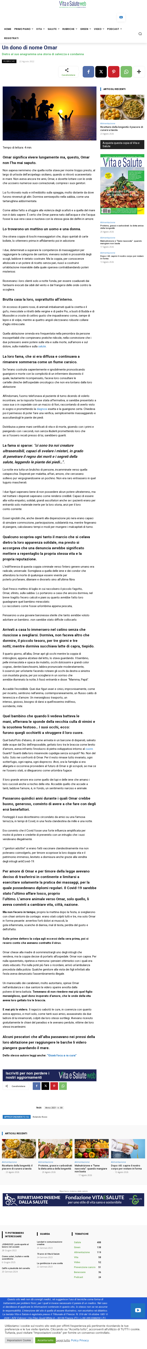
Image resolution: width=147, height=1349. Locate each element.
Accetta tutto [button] (45, 1340)
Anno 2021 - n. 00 (53, 1108)
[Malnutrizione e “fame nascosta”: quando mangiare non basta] (92, 1148)
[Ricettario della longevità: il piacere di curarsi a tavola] (122, 107)
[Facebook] (88, 72)
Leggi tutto (63, 1340)
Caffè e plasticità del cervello (16, 1268)
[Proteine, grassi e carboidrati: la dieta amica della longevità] (55, 1148)
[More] (139, 72)
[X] (101, 72)
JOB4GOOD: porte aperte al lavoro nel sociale (15, 1245)
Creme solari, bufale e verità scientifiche (15, 1257)
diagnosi (42, 409)
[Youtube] (121, 17)
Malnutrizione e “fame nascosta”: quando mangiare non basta (121, 242)
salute (42, 346)
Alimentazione (107, 123)
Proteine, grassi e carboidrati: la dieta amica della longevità (55, 1167)
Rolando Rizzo (40, 1117)
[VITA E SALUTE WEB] (73, 4)
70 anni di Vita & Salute (48, 1254)
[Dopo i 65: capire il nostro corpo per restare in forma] (128, 1148)
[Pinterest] (113, 72)
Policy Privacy (80, 1340)
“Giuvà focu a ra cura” (61, 1055)
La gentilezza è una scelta (50, 1263)
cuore (89, 749)
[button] (140, 33)
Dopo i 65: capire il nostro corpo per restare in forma (126, 1167)
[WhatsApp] (126, 72)
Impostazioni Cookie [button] (19, 1340)
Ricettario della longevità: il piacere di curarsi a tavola (17, 1167)
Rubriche (9, 61)
